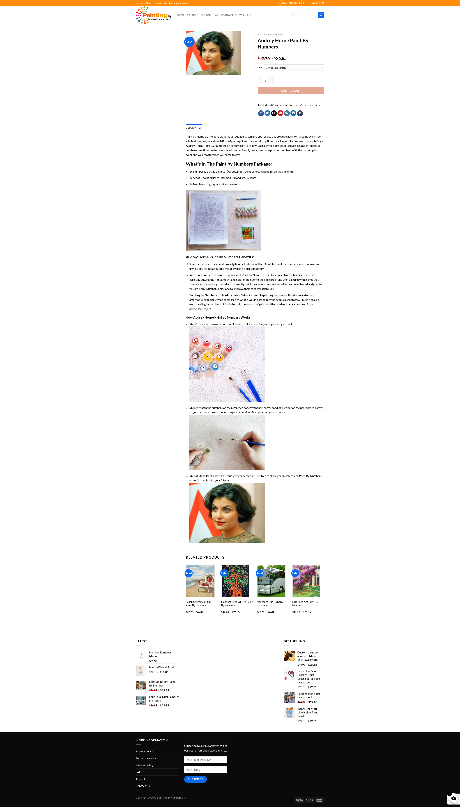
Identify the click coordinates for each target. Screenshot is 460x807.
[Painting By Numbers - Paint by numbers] (154, 15)
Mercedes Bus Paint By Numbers (270, 603)
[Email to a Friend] (274, 113)
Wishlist (245, 15)
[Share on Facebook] (261, 113)
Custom (206, 15)
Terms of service (146, 758)
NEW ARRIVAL (276, 34)
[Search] (321, 15)
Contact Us (229, 15)
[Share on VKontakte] (287, 113)
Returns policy (144, 765)
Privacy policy (144, 751)
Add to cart (291, 90)
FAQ (216, 15)
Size (260, 67)
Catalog (192, 15)
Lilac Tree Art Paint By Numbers (305, 603)
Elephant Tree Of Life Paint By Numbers (237, 603)
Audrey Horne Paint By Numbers (206, 145)
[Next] (324, 591)
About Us (142, 779)
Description (194, 127)
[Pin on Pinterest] (280, 113)
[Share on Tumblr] (300, 113)
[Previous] (186, 591)
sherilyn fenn (290, 105)
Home (180, 15)
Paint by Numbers (197, 136)
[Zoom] (190, 70)
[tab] (194, 127)
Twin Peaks (314, 105)
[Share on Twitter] (267, 113)
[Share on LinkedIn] (293, 113)
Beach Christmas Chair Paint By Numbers (198, 603)
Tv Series (302, 105)
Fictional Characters (273, 105)
